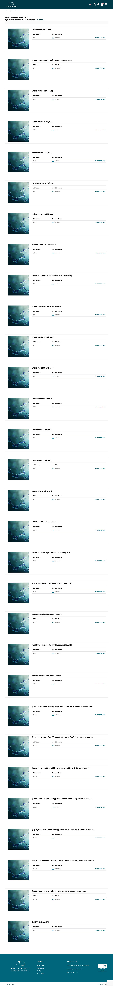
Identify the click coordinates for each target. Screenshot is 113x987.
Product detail (100, 37)
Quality (39, 971)
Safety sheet (40, 965)
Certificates (40, 968)
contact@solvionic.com (74, 969)
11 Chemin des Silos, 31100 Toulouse (78, 965)
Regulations (40, 973)
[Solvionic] (20, 966)
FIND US (100, 984)
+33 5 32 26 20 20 (72, 972)
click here (40, 20)
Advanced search (102, 969)
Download (57, 37)
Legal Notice (11, 984)
